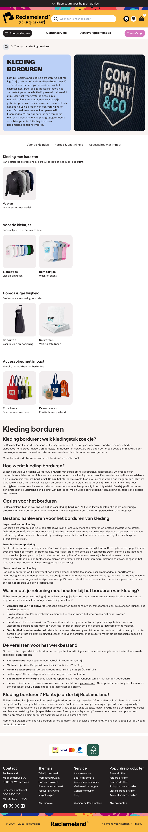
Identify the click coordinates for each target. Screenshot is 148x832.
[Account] (126, 19)
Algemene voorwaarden (116, 823)
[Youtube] (22, 805)
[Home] (6, 46)
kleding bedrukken (88, 475)
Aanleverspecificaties (95, 32)
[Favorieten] (133, 19)
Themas (19, 46)
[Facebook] (5, 805)
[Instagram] (16, 805)
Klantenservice (56, 32)
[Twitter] (11, 805)
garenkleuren (87, 683)
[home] (26, 18)
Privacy (138, 823)
